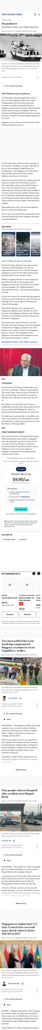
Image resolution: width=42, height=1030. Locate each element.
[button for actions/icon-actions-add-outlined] (20, 698)
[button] (35, 14)
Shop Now (10, 614)
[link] (12, 14)
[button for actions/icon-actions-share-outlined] (37, 78)
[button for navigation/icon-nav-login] (35, 14)
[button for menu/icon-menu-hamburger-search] (39, 14)
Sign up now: (6, 31)
